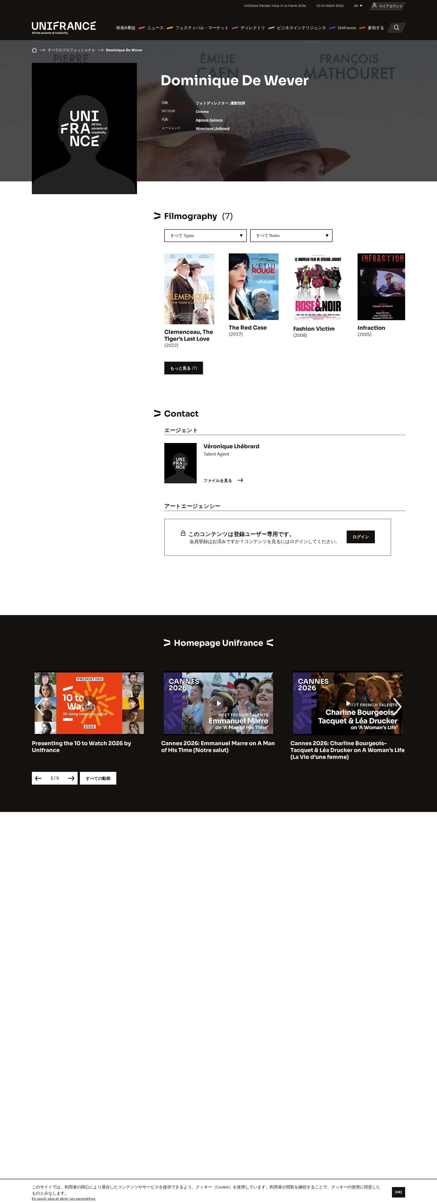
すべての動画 (98, 778)
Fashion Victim (314, 328)
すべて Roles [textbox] (268, 235)
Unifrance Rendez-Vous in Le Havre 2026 (275, 5)
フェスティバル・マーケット (202, 27)
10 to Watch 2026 (330, 5)
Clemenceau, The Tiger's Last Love (188, 335)
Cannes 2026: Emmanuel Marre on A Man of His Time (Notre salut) (89, 747)
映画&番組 (125, 27)
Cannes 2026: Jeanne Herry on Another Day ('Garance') (345, 747)
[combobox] (205, 235)
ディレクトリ (253, 27)
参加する (376, 27)
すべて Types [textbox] (182, 235)
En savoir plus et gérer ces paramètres (63, 1198)
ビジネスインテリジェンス (301, 27)
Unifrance (347, 27)
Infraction (371, 328)
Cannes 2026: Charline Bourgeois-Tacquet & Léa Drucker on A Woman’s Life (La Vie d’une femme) (218, 750)
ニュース (155, 27)
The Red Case (248, 327)
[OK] (398, 1192)
